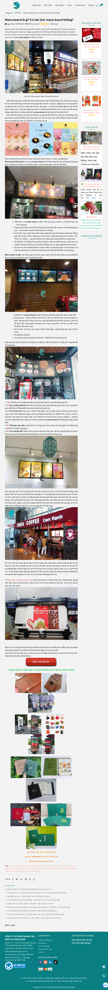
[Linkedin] (21, 879)
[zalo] (51, 962)
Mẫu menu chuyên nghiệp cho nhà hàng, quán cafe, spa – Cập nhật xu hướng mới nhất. (38, 907)
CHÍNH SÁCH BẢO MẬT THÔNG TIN (69, 981)
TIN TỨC (18, 13)
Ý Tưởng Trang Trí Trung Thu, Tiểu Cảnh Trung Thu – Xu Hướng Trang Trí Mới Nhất (36, 893)
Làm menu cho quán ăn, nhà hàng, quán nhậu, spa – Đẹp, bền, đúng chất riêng (35, 914)
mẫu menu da (14, 868)
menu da (63, 866)
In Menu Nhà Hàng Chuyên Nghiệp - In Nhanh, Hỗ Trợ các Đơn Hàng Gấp (33, 900)
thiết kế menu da (27, 866)
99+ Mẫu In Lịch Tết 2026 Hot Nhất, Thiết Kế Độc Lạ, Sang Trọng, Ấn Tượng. (91, 111)
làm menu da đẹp (70, 868)
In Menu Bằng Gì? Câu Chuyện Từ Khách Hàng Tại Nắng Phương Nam (32, 911)
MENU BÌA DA (91, 217)
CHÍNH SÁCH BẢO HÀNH (77, 978)
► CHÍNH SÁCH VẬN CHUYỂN (54, 978)
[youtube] (45, 962)
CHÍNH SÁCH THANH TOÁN (32, 978)
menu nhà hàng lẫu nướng (30, 871)
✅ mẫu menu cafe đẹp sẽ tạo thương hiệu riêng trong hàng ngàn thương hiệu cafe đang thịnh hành (91, 185)
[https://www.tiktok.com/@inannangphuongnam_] (56, 962)
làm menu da (54, 866)
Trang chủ (8, 13)
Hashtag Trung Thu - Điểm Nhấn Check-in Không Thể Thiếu (28, 896)
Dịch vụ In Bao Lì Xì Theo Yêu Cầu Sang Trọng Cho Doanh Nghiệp (91, 45)
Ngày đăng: (10, 24)
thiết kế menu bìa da (41, 866)
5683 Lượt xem (33, 24)
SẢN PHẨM (59, 5)
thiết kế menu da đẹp (27, 868)
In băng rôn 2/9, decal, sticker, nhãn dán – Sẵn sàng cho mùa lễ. (30, 903)
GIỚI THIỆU (48, 5)
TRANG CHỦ (36, 5)
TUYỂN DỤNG (80, 5)
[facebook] (40, 962)
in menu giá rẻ (14, 866)
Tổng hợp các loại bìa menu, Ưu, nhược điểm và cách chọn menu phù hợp (34, 918)
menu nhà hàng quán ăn (54, 868)
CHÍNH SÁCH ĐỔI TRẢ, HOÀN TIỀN (40, 981)
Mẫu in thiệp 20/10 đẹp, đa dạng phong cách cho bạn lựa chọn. (30, 889)
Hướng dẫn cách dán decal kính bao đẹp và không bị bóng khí (91, 148)
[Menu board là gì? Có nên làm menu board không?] (16, 5)
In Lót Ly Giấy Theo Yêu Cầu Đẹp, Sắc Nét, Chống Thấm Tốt (91, 78)
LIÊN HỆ (91, 5)
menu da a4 (40, 868)
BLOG (70, 5)
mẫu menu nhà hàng (12, 871)
